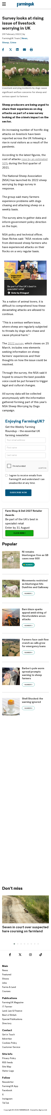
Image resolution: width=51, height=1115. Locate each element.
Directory (6, 1023)
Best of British (9, 1015)
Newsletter (8, 1082)
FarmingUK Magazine (13, 1003)
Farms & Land (9, 987)
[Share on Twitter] (12, 49)
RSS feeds (7, 1063)
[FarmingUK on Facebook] (10, 955)
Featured (6, 975)
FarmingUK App (10, 1086)
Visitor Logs (8, 1071)
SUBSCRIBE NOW (18, 493)
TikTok (5, 1103)
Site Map (6, 1067)
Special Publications (12, 1019)
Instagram (7, 1099)
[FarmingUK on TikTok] (40, 955)
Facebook (7, 1090)
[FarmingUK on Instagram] (30, 955)
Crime (13, 43)
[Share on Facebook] (5, 49)
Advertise (7, 1039)
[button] (14, 943)
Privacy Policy (9, 1058)
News (24, 38)
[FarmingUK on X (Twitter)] (20, 955)
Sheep (5, 43)
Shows (5, 979)
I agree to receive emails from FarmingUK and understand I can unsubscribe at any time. (26, 479)
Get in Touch (8, 1035)
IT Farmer (7, 1007)
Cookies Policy (9, 1043)
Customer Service (11, 1047)
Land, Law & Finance (12, 1011)
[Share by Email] (26, 49)
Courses (6, 991)
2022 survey (15, 343)
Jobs (4, 983)
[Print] (33, 49)
